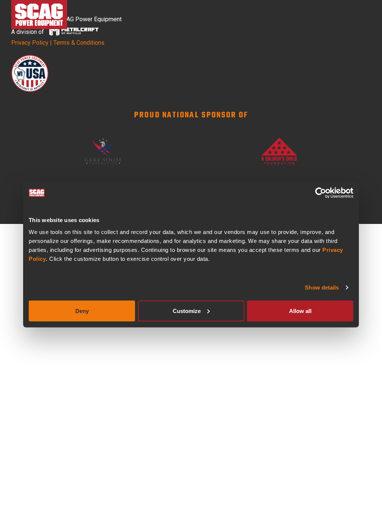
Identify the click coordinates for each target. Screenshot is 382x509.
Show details (322, 287)
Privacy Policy (29, 42)
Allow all (300, 310)
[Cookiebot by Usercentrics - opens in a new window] (320, 193)
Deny (82, 310)
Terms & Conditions (78, 42)
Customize (187, 310)
